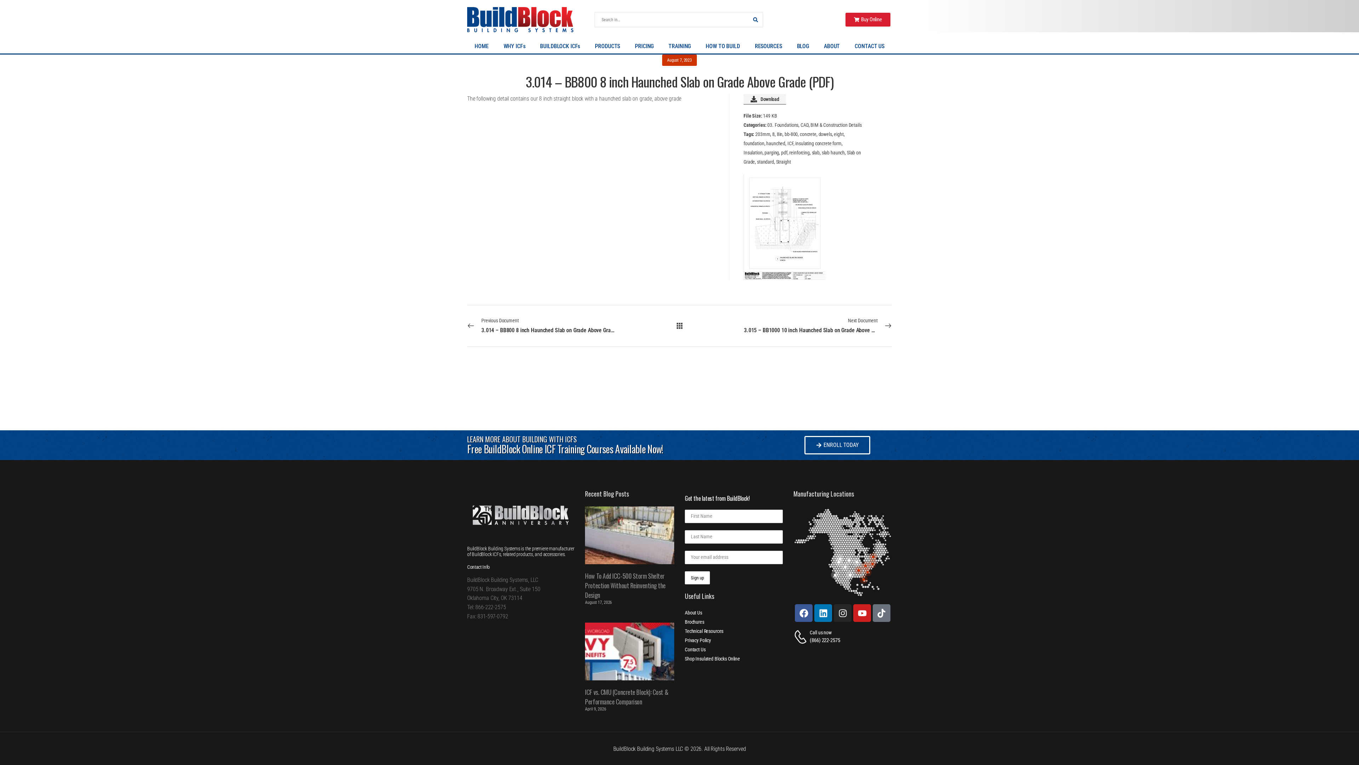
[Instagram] (842, 613)
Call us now (820, 632)
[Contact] (801, 637)
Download (770, 99)
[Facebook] (804, 613)
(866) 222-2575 (825, 640)
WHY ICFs (515, 46)
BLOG (803, 46)
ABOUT (832, 46)
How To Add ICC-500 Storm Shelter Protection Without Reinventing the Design (625, 585)
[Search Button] (756, 19)
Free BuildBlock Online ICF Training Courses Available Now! (565, 449)
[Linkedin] (823, 613)
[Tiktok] (881, 613)
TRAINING (680, 46)
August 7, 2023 (679, 60)
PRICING (644, 46)
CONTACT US (869, 46)
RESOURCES (768, 46)
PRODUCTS (607, 46)
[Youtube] (862, 613)
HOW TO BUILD (723, 46)
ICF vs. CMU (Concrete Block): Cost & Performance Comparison (626, 696)
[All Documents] (679, 325)
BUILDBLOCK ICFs (560, 46)
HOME (481, 46)
